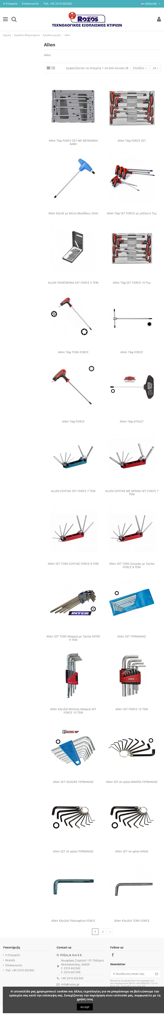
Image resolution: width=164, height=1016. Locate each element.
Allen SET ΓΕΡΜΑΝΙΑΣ (131, 636)
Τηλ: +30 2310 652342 (57, 3)
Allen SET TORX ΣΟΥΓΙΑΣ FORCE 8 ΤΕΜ (73, 564)
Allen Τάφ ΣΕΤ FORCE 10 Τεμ (132, 282)
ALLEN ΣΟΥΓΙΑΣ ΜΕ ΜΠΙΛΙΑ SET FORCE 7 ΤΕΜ (131, 492)
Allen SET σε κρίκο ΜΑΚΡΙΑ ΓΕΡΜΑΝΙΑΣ (132, 782)
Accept (84, 1007)
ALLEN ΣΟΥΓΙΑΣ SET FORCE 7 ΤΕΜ (73, 491)
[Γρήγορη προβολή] (76, 135)
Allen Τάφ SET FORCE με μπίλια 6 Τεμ (132, 213)
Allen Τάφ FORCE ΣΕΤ (132, 140)
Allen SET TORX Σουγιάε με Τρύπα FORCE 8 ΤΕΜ (131, 565)
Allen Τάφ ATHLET (132, 421)
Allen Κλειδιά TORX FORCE (131, 921)
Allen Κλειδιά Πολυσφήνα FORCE (73, 921)
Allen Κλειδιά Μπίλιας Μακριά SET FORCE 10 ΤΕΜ (73, 710)
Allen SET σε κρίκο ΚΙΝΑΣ (131, 851)
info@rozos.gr (70, 984)
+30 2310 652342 (72, 978)
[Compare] (70, 135)
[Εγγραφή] (156, 974)
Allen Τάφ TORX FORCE (73, 352)
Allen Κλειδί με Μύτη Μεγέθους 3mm (73, 213)
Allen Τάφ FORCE (131, 352)
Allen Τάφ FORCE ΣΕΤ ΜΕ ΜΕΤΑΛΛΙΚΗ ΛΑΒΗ (73, 142)
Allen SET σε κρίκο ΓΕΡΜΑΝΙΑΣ (73, 851)
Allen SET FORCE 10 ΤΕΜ (131, 709)
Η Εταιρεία (10, 3)
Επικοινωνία (30, 3)
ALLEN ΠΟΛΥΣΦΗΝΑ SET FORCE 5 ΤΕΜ (73, 282)
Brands (10, 960)
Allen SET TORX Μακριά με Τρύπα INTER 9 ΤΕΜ (73, 638)
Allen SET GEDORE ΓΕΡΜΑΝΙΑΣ (73, 782)
